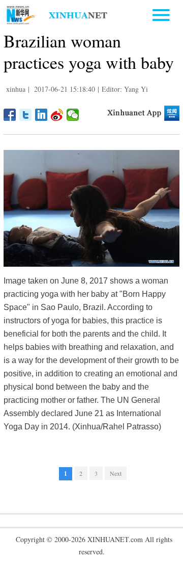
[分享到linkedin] (41, 115)
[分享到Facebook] (10, 115)
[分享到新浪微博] (57, 115)
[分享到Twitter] (25, 115)
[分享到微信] (73, 115)
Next (115, 473)
